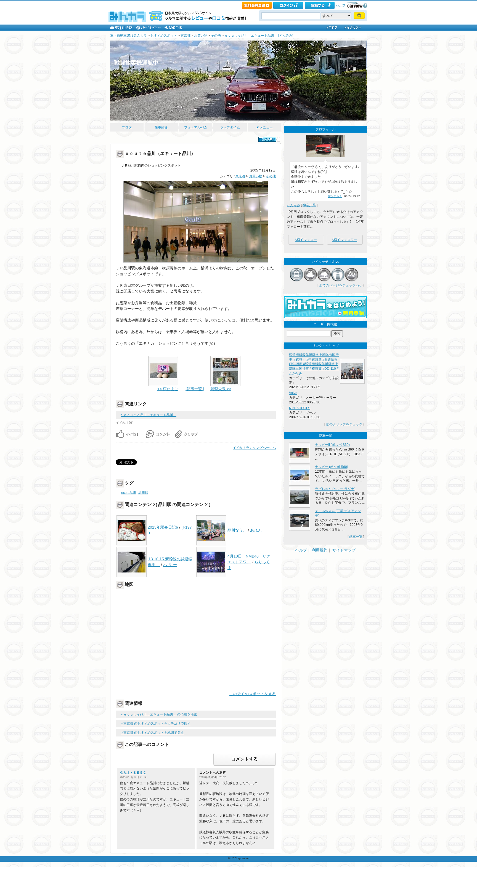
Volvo (293, 393)
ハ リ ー (170, 564)
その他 (216, 35)
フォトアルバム (195, 127)
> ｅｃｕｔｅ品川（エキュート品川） (148, 415)
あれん (256, 530)
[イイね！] (267, 139)
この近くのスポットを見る (252, 694)
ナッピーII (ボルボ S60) (332, 445)
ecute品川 (128, 493)
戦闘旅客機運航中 (136, 63)
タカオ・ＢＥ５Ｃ (133, 773)
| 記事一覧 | (194, 389)
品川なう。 (237, 530)
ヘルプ (340, 5)
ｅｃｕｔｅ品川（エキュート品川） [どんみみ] (258, 35)
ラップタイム (230, 127)
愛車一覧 (355, 537)
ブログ (127, 127)
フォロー (306, 239)
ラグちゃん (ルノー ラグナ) (335, 489)
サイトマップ (344, 550)
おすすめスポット (163, 35)
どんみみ (293, 205)
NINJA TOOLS (299, 408)
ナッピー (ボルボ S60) (331, 467)
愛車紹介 (161, 127)
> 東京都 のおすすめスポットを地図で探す (152, 733)
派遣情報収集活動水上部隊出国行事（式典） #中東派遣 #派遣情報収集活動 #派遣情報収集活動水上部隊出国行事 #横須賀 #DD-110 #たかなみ (314, 364)
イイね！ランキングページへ (254, 448)
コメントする (244, 759)
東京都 (185, 35)
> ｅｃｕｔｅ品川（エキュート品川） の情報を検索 (159, 714)
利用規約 (319, 550)
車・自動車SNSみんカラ (128, 35)
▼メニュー (264, 127)
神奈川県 (309, 205)
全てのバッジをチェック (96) (340, 285)
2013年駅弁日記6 (163, 527)
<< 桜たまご (167, 389)
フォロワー (344, 239)
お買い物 (200, 35)
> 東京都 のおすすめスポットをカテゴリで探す (155, 723)
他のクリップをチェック (344, 424)
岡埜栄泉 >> (220, 389)
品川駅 (143, 493)
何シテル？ (335, 196)
